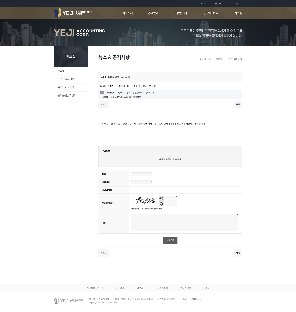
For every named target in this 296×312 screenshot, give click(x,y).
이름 (104, 174)
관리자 (239, 3)
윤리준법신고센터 (66, 95)
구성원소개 (163, 288)
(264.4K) (130, 92)
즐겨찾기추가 (221, 3)
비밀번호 (106, 182)
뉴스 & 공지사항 (65, 79)
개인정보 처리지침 (95, 288)
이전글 (104, 104)
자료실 (60, 70)
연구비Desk (185, 288)
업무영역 (141, 288)
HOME (203, 3)
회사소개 (120, 288)
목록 (238, 104)
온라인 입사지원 (65, 87)
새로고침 (161, 203)
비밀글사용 (107, 190)
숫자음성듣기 (161, 198)
